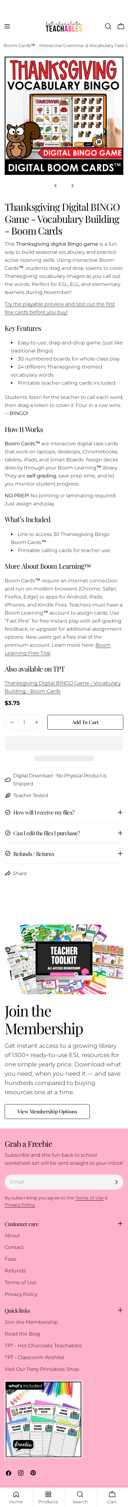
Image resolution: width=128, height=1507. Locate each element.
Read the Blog (22, 1334)
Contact (14, 1247)
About (12, 1235)
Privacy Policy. (20, 1204)
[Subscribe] (116, 1182)
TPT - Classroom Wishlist (34, 1357)
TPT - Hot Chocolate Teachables (43, 1346)
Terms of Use (21, 1282)
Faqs (10, 1259)
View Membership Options (47, 1111)
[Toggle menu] (7, 26)
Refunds (15, 1271)
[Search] (108, 26)
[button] (64, 743)
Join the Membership (31, 1322)
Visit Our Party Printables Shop (42, 1369)
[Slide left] (56, 186)
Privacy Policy (21, 1294)
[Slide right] (72, 186)
